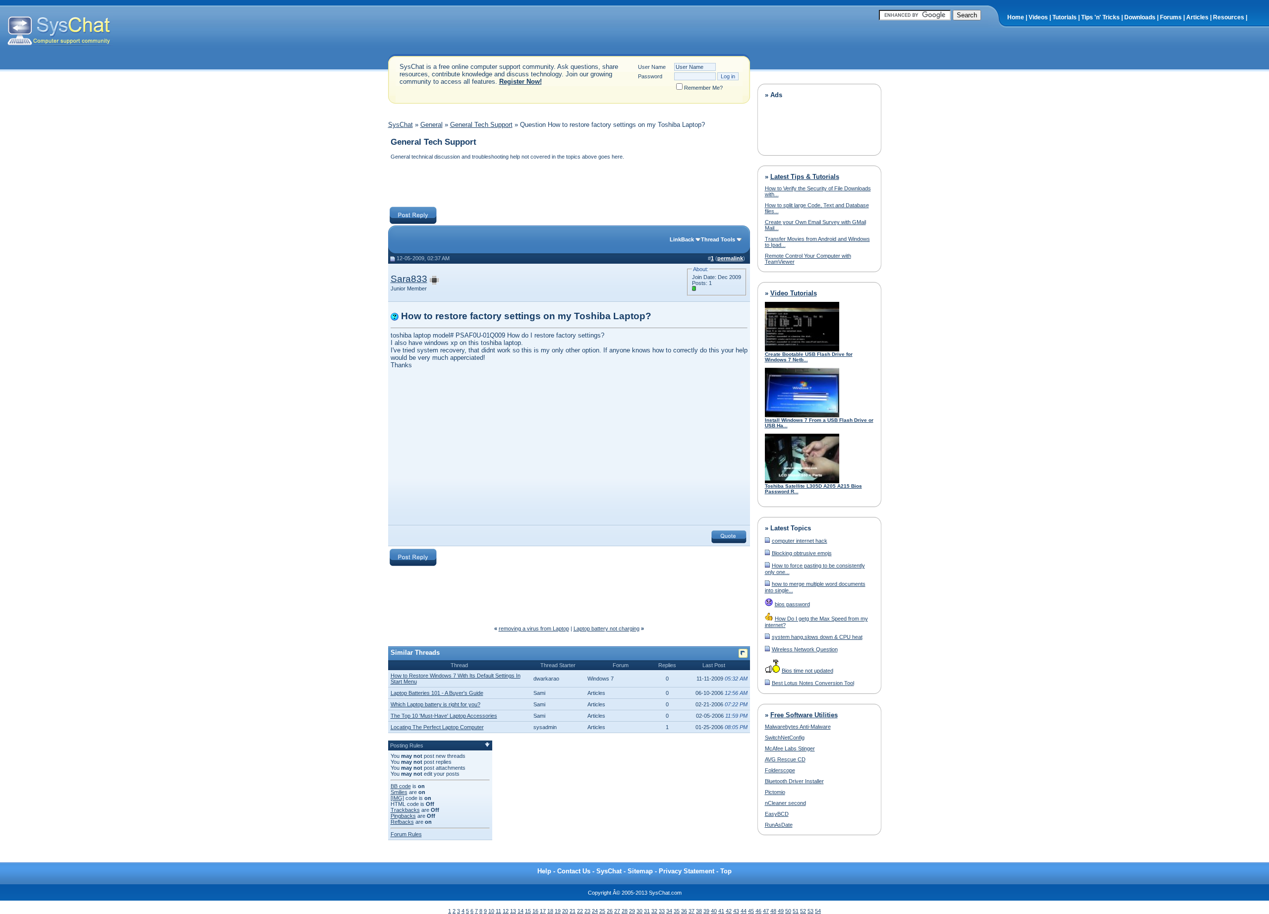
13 (513, 911)
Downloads (1139, 17)
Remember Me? (703, 88)
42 (729, 911)
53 (810, 911)
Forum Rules (406, 834)
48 (773, 911)
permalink (730, 258)
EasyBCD (777, 814)
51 (796, 911)
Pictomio (775, 792)
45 (751, 911)
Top (726, 871)
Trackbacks (405, 810)
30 (639, 911)
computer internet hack (799, 541)
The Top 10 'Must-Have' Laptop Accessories (444, 716)
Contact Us (573, 871)
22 (580, 911)
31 (647, 911)
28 (625, 911)
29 (632, 911)
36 (684, 911)
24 (595, 911)
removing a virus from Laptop (534, 628)
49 (781, 911)
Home (1015, 17)
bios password (792, 604)
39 (706, 911)
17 (543, 911)
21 (573, 911)
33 (662, 911)
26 (610, 911)
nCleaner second (785, 803)
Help (544, 871)
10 (491, 911)
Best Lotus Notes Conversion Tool (813, 683)
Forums (1171, 17)
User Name (652, 67)
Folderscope (780, 770)
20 (565, 911)
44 (744, 911)
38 (699, 911)
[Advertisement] (568, 184)
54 (818, 911)
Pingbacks (403, 816)
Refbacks (402, 822)
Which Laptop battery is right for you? (435, 704)
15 (528, 911)
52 (803, 911)
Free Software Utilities (804, 715)
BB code (401, 786)
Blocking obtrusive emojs (802, 553)
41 (721, 911)
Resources (1228, 17)
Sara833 (409, 279)
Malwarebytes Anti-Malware (798, 727)
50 (788, 911)
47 (766, 911)
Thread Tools (718, 239)
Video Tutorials (793, 293)
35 (677, 911)
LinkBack (682, 239)
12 (506, 911)
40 (714, 911)
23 (587, 911)
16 (535, 911)
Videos (1038, 17)
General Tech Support (481, 124)
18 (550, 911)
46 (758, 911)
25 (602, 911)
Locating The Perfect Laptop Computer (437, 727)
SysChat (400, 124)
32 (654, 911)
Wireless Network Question (805, 649)
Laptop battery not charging (606, 628)
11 (498, 911)
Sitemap (640, 871)
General (431, 124)
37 (691, 911)
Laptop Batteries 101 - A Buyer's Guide (437, 693)
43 (736, 911)
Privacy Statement (686, 871)
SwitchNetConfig (785, 738)
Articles (1197, 17)
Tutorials (1064, 17)
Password (650, 76)
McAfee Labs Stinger (790, 748)
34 (669, 911)
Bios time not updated (807, 671)
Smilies (399, 792)
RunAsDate (779, 825)
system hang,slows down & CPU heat (817, 637)
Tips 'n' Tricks (1100, 17)
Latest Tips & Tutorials (804, 176)
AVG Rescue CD (785, 759)
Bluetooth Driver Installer (794, 781)
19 (558, 911)
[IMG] (397, 798)
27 (617, 911)
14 (520, 911)
